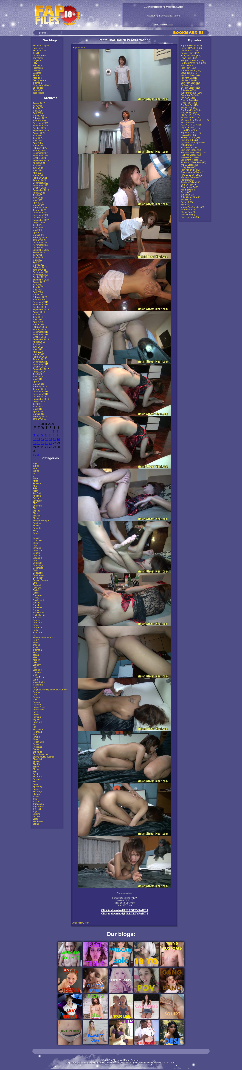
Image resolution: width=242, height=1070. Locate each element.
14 (50, 439)
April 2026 (38, 113)
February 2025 (40, 148)
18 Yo (35, 468)
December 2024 (40, 153)
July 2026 (37, 106)
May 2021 (37, 260)
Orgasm (36, 692)
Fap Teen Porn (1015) (191, 45)
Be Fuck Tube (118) (190, 117)
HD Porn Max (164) (190, 78)
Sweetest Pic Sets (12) (191, 157)
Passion (37, 702)
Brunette (37, 528)
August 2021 (39, 252)
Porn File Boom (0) (190, 217)
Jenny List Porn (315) (191, 55)
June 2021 (38, 257)
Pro (34, 727)
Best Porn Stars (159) (191, 83)
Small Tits (37, 776)
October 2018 (39, 337)
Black (35, 513)
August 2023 (39, 193)
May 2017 (37, 379)
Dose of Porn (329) (190, 53)
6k (34, 476)
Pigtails (36, 719)
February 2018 (40, 357)
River (35, 739)
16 (58, 439)
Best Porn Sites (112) (191, 125)
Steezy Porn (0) (188, 212)
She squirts (38, 88)
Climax (36, 543)
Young (36, 824)
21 (50, 443)
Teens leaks (38, 93)
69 (34, 473)
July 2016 (37, 404)
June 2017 (38, 376)
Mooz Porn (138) (189, 103)
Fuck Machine (39, 615)
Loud (35, 680)
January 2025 (39, 150)
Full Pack (37, 617)
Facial (36, 590)
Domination (38, 575)
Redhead (37, 732)
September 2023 (41, 190)
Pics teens (38, 68)
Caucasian (38, 540)
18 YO (36, 53)
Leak (35, 667)
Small (35, 774)
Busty (35, 530)
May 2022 (37, 230)
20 (46, 443)
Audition (37, 496)
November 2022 (40, 215)
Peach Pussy (39, 707)
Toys (35, 811)
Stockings (37, 791)
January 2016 (39, 419)
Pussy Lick (38, 729)
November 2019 (40, 304)
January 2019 (39, 329)
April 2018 (38, 352)
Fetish (36, 593)
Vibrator (36, 816)
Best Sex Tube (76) (190, 140)
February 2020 (40, 297)
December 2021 (40, 242)
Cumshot (37, 563)
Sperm (36, 789)
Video (35, 819)
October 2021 (39, 247)
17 (34, 443)
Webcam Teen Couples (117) (195, 120)
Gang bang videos (41, 85)
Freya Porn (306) (189, 58)
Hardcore (37, 632)
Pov (34, 724)
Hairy (35, 630)
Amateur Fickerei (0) (190, 182)
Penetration (38, 709)
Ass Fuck (37, 493)
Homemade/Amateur (43, 637)
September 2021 (41, 250)
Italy (35, 652)
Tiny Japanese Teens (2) (192, 172)
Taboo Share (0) (188, 209)
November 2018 (40, 334)
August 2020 (39, 282)
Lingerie (37, 672)
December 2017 (40, 362)
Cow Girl (37, 555)
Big (34, 508)
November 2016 (40, 394)
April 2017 (38, 381)
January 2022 (39, 240)
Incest (35, 647)
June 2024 (38, 168)
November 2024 (40, 155)
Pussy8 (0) (186, 192)
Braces (36, 525)
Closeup (37, 548)
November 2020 (40, 275)
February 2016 (40, 416)
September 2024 (41, 160)
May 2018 (37, 349)
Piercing (37, 717)
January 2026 (39, 120)
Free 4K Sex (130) (189, 112)
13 (46, 439)
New (35, 687)
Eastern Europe (40, 580)
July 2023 (37, 195)
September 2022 (41, 220)
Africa (35, 481)
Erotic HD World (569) (191, 48)
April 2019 (38, 322)
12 (42, 439)
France (36, 610)
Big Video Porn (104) (191, 132)
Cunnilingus (38, 565)
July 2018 (37, 344)
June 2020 (38, 287)
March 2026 (38, 116)
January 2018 (39, 359)
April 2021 (38, 262)
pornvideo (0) (187, 195)
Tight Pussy (38, 806)
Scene (36, 749)
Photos (36, 714)
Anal (35, 486)
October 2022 (39, 217)
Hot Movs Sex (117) (190, 122)
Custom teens (39, 55)
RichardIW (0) (187, 180)
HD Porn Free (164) (190, 75)
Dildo (35, 570)
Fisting (36, 598)
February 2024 (40, 178)
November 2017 (40, 364)
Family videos (39, 80)
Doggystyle (38, 573)
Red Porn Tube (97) (190, 137)
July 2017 (37, 374)
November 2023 (40, 185)
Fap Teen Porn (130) (191, 110)
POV (35, 63)
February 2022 (40, 237)
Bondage (37, 523)
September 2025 (41, 130)
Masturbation (39, 682)
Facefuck (37, 588)
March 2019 (38, 324)
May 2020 (37, 289)
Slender (36, 769)
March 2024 (38, 175)
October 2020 (39, 277)
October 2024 (39, 158)
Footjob (36, 602)
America (37, 483)
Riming (36, 737)
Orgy (35, 694)
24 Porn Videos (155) (191, 88)
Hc (34, 635)
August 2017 (39, 372)
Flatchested (38, 600)
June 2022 (38, 227)
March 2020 (38, 294)
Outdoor (37, 697)
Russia (36, 744)
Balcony (37, 498)
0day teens (38, 58)
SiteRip (36, 764)
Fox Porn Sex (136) (190, 105)
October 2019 (39, 307)
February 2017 (40, 386)
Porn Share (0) (188, 214)
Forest (36, 605)
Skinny (36, 767)
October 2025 (39, 128)
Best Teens (38, 48)
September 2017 (41, 369)
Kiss (35, 657)
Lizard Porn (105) (189, 130)
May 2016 (37, 409)
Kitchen (36, 660)
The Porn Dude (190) (191, 70)
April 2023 (38, 203)
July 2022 (37, 225)
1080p (36, 466)
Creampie (37, 558)
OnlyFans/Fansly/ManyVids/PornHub (50, 689)
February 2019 (40, 327)
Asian (35, 491)
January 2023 (39, 210)
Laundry (37, 665)
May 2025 (37, 140)
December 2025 (40, 123)
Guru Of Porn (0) (188, 185)
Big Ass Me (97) (188, 135)
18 (38, 443)
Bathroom (37, 501)
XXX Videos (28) (189, 147)
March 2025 (38, 145)
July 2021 (37, 255)
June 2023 (38, 198)
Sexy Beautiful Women (44, 757)
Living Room (39, 677)
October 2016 (39, 396)
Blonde (36, 518)
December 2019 (40, 302)
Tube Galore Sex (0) (190, 197)
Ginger (36, 625)
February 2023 (40, 207)
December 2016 (40, 391)
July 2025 (37, 135)
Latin (35, 662)
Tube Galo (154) (188, 90)
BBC (35, 503)
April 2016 (38, 411)
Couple (36, 553)
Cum (35, 560)
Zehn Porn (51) (188, 145)
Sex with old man (41, 754)
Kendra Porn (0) (188, 190)
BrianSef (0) (186, 199)
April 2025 (38, 143)
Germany (37, 622)
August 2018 (39, 342)
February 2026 (40, 118)
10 (34, 439)
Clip (35, 545)
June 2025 (38, 138)
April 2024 (38, 173)
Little (35, 675)
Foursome (38, 607)
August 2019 (39, 312)
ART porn (37, 75)
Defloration (38, 568)
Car (34, 535)
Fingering (37, 595)
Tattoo (36, 796)
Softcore (37, 779)
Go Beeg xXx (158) (190, 85)
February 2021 (40, 267)
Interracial (37, 83)
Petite (35, 712)
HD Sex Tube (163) (190, 80)
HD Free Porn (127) (190, 115)
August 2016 (39, 401)
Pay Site (37, 704)
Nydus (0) (185, 204)
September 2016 (41, 399)
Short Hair (38, 759)
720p (35, 478)
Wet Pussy (38, 821)
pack (35, 699)
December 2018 (40, 332)
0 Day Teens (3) (188, 167)
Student (36, 794)
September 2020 (41, 280)
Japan (36, 655)
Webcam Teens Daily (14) (193, 152)
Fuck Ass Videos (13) (191, 155)
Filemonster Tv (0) (189, 187)
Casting (36, 538)
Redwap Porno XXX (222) (193, 63)
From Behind (39, 612)
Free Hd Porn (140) (190, 100)
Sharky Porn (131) (189, 108)
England (37, 585)
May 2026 (37, 111)
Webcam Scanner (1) (191, 177)
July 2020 (37, 285)
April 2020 (38, 292)
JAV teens (37, 65)
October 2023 (39, 188)
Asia (35, 488)
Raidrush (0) (187, 202)
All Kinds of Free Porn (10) (193, 162)
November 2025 (40, 125)
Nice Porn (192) (188, 68)
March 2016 (38, 414)
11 (38, 439)
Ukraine (36, 814)
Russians (37, 747)
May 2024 (37, 170)
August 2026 (39, 103)
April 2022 (38, 232)
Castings (37, 73)
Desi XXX (37, 90)
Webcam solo (39, 50)
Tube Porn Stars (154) (191, 93)
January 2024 (39, 180)
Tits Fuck (37, 809)
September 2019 (41, 309)
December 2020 (40, 272)
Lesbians (37, 70)
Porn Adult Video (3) (190, 170)
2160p (36, 471)
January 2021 (39, 270)
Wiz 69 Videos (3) (189, 165)
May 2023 (37, 200)
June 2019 (38, 317)
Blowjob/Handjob (41, 520)
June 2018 (38, 347)
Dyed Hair (38, 578)
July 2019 (37, 314)
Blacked (37, 515)
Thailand (37, 801)
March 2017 (38, 384)
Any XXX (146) (188, 98)
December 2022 (40, 212)
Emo (35, 583)
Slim (35, 771)
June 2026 (38, 108)
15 (54, 439)
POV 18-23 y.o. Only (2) (192, 175)
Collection (38, 550)
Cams (35, 533)
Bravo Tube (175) (189, 73)
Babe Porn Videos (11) (191, 160)
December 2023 (40, 183)
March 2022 (38, 235)
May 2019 (37, 319)
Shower (36, 762)
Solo (35, 781)
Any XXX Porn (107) (190, 127)
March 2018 (38, 354)
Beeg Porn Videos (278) (192, 60)
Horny (36, 640)
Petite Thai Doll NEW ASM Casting (124, 40)
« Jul (36, 454)
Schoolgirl (38, 752)
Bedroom (37, 506)
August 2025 (39, 133)
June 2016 (38, 406)
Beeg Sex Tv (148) (190, 95)
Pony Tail (37, 722)
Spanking (37, 786)
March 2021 (38, 265)
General (37, 620)
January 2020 (39, 299)
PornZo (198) (187, 65)
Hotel (35, 642)
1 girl (35, 463)
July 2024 (37, 165)
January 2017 (39, 389)
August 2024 (39, 163)
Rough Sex (38, 742)
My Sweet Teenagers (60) (193, 142)
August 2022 (39, 222)
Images (36, 645)
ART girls (37, 78)
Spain (35, 784)
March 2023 (38, 205)
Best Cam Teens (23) (191, 150)
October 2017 (39, 367)
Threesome (38, 804)
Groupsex (37, 627)
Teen (35, 799)
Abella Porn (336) (189, 50)
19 (42, 443)
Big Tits (36, 511)
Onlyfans (37, 60)
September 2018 (41, 339)
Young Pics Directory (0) (192, 207)
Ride (35, 734)
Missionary (38, 685)
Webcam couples (41, 45)
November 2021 (40, 245)
